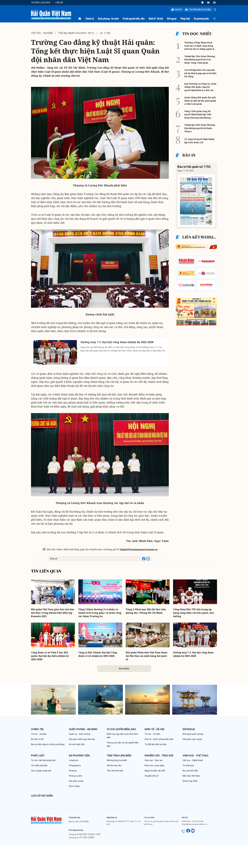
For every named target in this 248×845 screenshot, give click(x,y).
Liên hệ (59, 2)
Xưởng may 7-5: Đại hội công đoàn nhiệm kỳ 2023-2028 (193, 654)
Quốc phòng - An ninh (108, 18)
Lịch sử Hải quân (42, 795)
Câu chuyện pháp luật (41, 770)
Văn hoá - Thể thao (195, 755)
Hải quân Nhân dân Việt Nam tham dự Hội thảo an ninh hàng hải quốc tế (146, 656)
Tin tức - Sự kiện (42, 33)
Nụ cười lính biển (190, 770)
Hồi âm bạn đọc (114, 765)
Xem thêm (124, 668)
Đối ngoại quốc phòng (193, 734)
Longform (73, 760)
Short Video (74, 786)
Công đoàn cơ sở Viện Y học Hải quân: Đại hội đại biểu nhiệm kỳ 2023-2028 (50, 656)
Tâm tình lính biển (119, 755)
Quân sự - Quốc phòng (79, 734)
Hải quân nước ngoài (192, 739)
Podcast (73, 770)
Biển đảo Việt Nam (191, 776)
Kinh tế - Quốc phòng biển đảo (159, 739)
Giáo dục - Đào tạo (154, 760)
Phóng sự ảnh (75, 776)
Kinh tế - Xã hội (156, 18)
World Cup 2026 (190, 781)
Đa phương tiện (201, 18)
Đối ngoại (171, 18)
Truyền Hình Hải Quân (200, 9)
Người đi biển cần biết (155, 770)
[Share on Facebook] (144, 558)
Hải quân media (76, 781)
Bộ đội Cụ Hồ (37, 739)
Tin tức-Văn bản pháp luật (43, 760)
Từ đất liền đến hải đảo (155, 744)
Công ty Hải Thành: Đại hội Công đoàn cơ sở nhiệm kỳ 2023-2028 (97, 654)
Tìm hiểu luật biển (39, 765)
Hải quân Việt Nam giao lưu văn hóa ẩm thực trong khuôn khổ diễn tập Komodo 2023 (52, 613)
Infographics (75, 765)
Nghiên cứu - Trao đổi (159, 755)
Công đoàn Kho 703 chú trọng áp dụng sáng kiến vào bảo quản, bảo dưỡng (193, 613)
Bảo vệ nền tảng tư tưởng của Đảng (47, 744)
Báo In (178, 9)
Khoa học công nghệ (154, 765)
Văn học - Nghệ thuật (193, 760)
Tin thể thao (188, 765)
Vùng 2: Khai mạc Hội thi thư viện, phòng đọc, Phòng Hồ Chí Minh (146, 611)
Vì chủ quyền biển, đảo (134, 18)
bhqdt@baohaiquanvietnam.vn (139, 549)
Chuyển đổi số (151, 776)
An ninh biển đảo (77, 744)
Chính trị (90, 18)
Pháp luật (185, 18)
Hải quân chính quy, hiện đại (82, 739)
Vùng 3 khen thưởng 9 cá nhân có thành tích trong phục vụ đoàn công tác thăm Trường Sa (99, 613)
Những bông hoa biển (117, 760)
